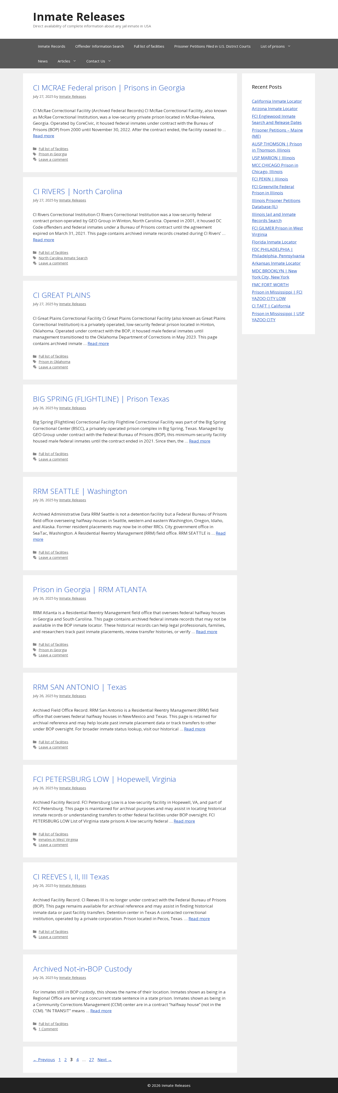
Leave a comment (53, 159)
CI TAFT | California (271, 306)
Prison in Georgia (53, 154)
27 (92, 1059)
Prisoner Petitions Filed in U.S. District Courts (212, 46)
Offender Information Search (99, 46)
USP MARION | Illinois (273, 158)
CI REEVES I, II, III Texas (71, 876)
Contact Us (95, 61)
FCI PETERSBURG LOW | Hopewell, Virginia (104, 779)
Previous (44, 1059)
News (43, 61)
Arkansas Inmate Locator (276, 263)
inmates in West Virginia (58, 839)
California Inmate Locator (277, 101)
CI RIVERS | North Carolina (77, 191)
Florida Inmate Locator (274, 242)
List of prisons (273, 46)
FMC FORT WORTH (270, 284)
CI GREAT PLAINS (62, 295)
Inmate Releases (79, 16)
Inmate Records (51, 46)
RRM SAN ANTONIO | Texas (79, 687)
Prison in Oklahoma (54, 361)
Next (104, 1059)
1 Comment (48, 1029)
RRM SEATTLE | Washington (80, 491)
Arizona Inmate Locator (275, 108)
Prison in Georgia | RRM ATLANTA (89, 589)
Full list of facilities (149, 46)
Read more (43, 136)
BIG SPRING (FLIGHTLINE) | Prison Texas (101, 399)
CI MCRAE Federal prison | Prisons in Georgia (109, 87)
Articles (64, 61)
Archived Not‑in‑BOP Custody (82, 969)
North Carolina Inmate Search (63, 258)
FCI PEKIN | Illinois (270, 179)
